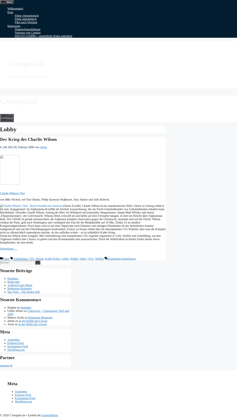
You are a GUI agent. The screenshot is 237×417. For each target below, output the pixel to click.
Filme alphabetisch (26, 19)
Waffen (99, 258)
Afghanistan (20, 258)
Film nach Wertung (26, 22)
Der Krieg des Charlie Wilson (28, 139)
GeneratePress (49, 415)
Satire (82, 258)
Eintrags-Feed (15, 343)
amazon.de (6, 365)
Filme (6, 258)
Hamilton (12, 278)
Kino (10, 12)
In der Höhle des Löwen (33, 320)
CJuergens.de (26, 64)
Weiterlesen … (8, 248)
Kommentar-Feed (17, 346)
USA (91, 258)
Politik (74, 258)
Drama (40, 258)
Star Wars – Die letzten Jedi (23, 291)
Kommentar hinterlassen (121, 258)
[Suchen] (37, 262)
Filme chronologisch (27, 15)
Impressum (13, 26)
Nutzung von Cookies (28, 32)
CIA (31, 258)
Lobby (65, 258)
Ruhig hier (13, 281)
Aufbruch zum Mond (19, 285)
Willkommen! (15, 8)
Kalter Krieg (52, 258)
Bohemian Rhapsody (19, 288)
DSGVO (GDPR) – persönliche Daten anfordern (43, 36)
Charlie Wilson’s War (12, 193)
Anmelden (13, 339)
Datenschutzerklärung (27, 29)
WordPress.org (16, 349)
